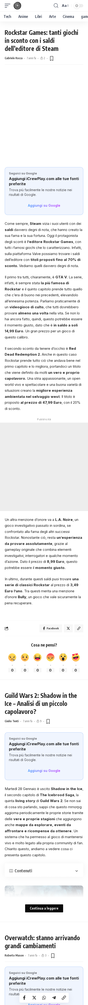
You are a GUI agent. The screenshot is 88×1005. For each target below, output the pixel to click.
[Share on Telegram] (54, 998)
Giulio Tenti (12, 721)
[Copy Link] (64, 998)
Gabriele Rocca (14, 58)
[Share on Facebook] (24, 998)
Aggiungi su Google (44, 205)
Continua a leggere (44, 908)
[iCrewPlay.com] (17, 5)
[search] (56, 5)
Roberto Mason (14, 955)
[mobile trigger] (9, 5)
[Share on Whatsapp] (44, 998)
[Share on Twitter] (34, 998)
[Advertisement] (44, 120)
